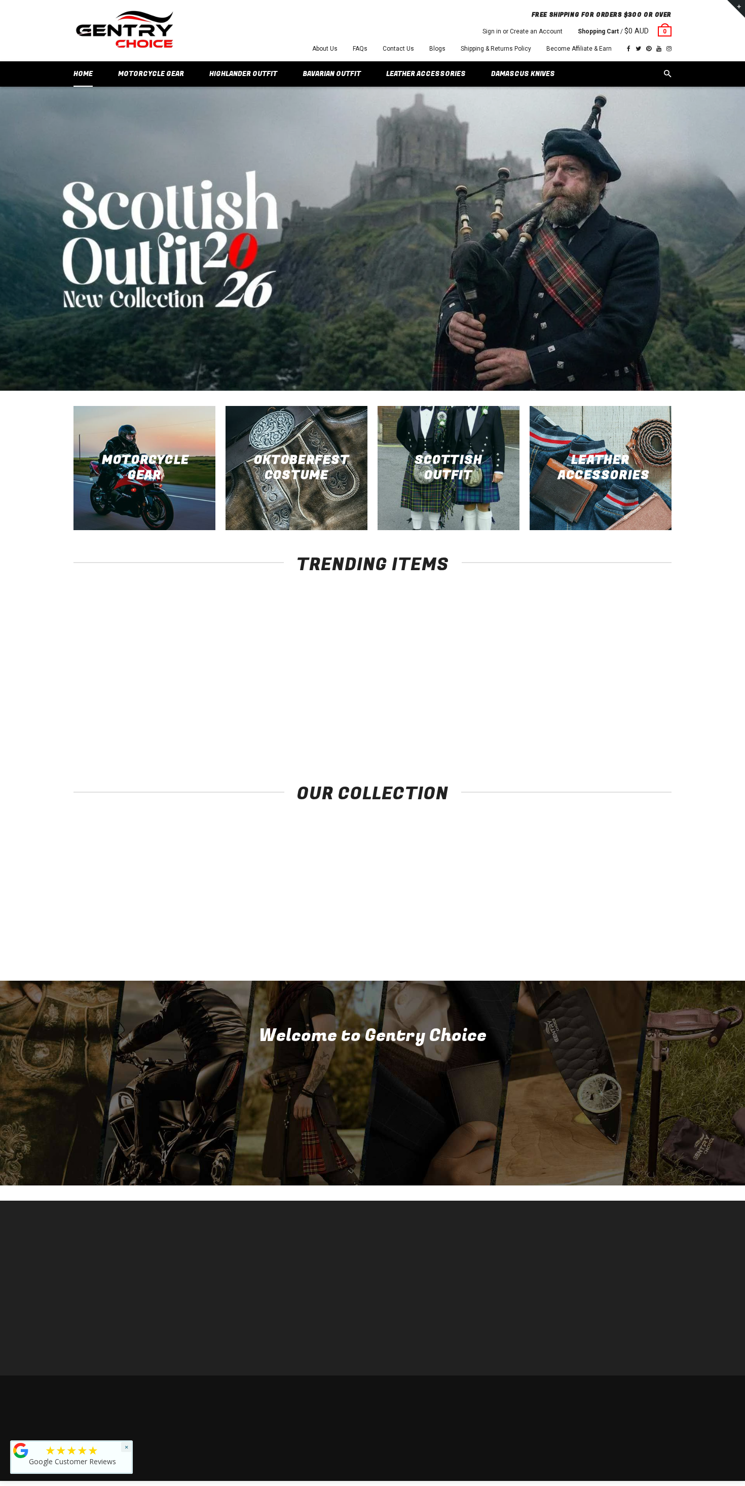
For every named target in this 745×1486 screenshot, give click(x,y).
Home (234, 1251)
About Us (325, 48)
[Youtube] (658, 48)
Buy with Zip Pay (249, 1297)
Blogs (437, 48)
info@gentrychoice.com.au (122, 1281)
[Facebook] (628, 48)
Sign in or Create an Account (522, 31)
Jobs (233, 1342)
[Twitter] (638, 48)
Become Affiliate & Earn (579, 48)
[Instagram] (669, 48)
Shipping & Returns (598, 1395)
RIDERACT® (243, 1312)
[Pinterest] (648, 48)
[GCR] (21, 1450)
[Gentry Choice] (124, 31)
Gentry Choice (138, 1395)
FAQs (360, 48)
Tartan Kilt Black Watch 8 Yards (616, 716)
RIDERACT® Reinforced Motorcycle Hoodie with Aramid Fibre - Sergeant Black (129, 726)
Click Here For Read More (372, 1146)
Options (132, 697)
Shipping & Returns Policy (496, 48)
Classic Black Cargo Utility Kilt (494, 716)
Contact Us (398, 48)
